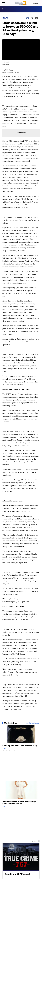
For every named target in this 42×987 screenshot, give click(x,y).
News (5, 18)
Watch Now (36, 3)
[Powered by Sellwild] (37, 841)
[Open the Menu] (3, 3)
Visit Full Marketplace (33, 723)
